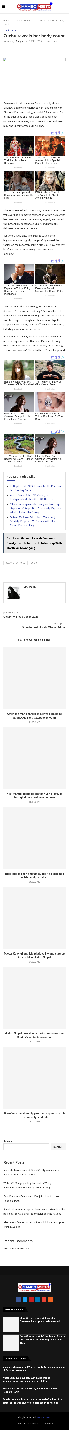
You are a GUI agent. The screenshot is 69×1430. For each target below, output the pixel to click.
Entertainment (24, 20)
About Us (20, 1423)
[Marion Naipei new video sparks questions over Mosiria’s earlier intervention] (34, 998)
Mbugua (19, 41)
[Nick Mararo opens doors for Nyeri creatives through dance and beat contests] (34, 758)
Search (7, 1141)
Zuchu (34, 563)
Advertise (48, 1423)
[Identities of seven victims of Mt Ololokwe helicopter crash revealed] (11, 1325)
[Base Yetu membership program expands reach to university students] (34, 1078)
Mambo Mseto (44, 1417)
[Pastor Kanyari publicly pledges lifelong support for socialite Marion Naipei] (34, 918)
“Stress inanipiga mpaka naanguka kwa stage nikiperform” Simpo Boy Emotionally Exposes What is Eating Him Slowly (35, 508)
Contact (34, 1423)
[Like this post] (27, 50)
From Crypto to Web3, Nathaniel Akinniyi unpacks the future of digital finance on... (43, 1339)
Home (6, 20)
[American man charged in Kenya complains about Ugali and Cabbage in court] (34, 678)
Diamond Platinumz (15, 563)
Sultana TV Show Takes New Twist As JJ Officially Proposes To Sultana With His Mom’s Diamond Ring (32, 521)
